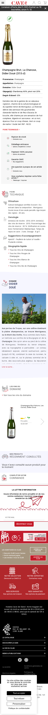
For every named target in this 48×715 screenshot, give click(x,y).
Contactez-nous (35, 578)
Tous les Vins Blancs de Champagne (20, 261)
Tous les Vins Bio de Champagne (23, 266)
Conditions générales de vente (33, 667)
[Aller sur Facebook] (20, 660)
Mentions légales (8, 673)
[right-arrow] (42, 421)
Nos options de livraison (12, 594)
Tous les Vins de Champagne (22, 250)
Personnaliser (19, 704)
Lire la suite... (8, 367)
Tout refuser (19, 698)
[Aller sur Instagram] (26, 660)
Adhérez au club (38, 558)
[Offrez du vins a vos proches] (24, 537)
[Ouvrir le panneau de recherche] (39, 3)
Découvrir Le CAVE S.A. (12, 578)
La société (6, 667)
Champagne (19, 79)
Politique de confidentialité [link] (19, 708)
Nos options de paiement (35, 594)
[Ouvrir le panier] (45, 3)
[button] (34, 3)
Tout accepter (19, 693)
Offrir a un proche (38, 550)
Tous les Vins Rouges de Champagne (20, 255)
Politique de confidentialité (29, 673)
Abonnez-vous (24, 524)
